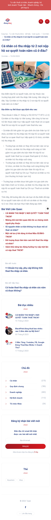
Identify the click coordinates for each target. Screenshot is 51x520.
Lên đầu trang (27, 513)
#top (21, 480)
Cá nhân (4, 56)
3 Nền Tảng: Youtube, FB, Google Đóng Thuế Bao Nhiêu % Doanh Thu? (29, 345)
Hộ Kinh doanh (16, 398)
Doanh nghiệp (16, 392)
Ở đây (36, 452)
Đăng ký (25, 446)
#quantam (10, 480)
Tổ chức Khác (16, 404)
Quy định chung (17, 386)
